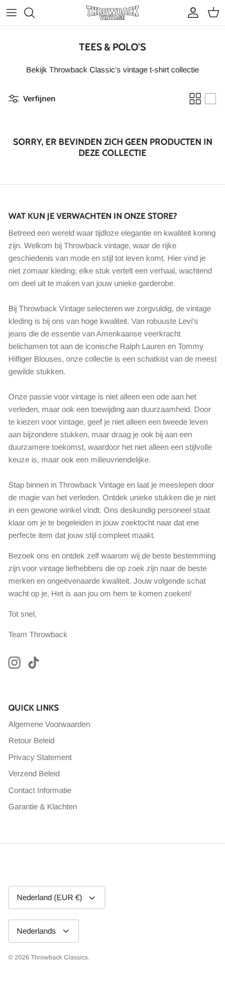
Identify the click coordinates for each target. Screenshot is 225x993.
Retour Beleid (31, 740)
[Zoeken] (34, 12)
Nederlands (36, 930)
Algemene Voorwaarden (49, 724)
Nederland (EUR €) (49, 897)
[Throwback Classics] (112, 12)
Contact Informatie (39, 790)
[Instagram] (14, 663)
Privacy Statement (40, 757)
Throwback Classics (59, 957)
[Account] (190, 12)
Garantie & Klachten (42, 806)
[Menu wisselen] (11, 12)
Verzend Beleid (34, 773)
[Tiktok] (34, 663)
